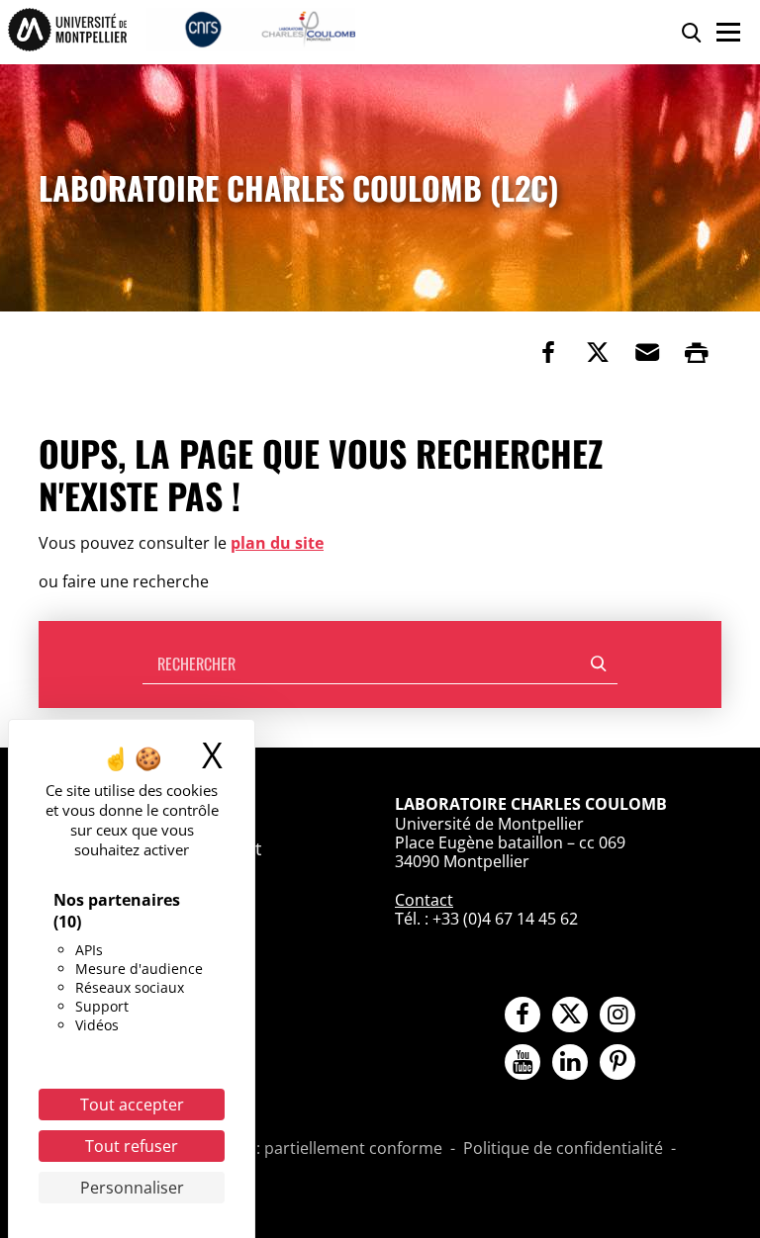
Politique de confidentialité (563, 1149)
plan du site (277, 543)
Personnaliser (132, 1187)
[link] (548, 352)
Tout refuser (131, 1146)
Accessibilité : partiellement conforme (301, 1149)
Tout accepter (132, 1104)
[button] (647, 352)
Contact (424, 900)
